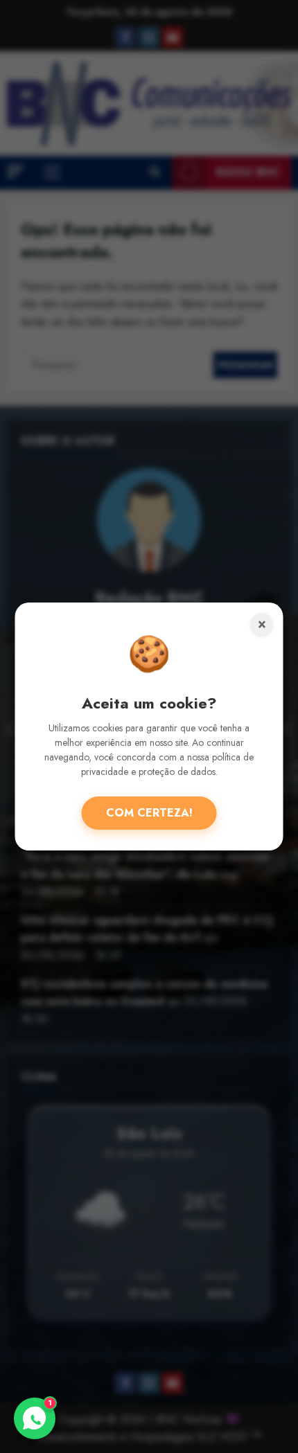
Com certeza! (149, 813)
